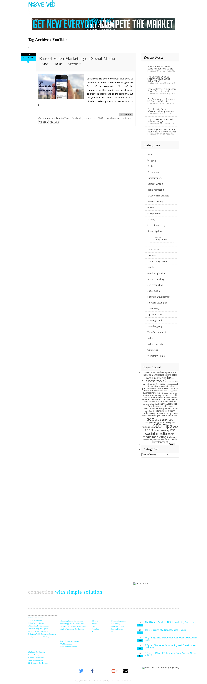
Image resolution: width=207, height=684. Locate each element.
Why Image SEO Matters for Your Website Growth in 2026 (161, 130)
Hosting (151, 219)
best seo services (161, 384)
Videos (42, 121)
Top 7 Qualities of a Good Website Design (160, 120)
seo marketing (165, 423)
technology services (152, 439)
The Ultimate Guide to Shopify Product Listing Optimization (158, 78)
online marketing (163, 413)
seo (150, 419)
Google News (154, 213)
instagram (90, 117)
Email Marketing (155, 201)
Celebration (153, 172)
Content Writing (155, 183)
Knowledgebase (155, 231)
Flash (93, 626)
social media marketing (159, 435)
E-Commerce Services (158, 195)
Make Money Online (157, 261)
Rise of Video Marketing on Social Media (77, 58)
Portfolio (68, 19)
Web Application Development (38, 626)
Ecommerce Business (158, 401)
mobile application (164, 408)
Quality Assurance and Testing (38, 637)
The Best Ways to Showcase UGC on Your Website (161, 100)
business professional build (152, 395)
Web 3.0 (94, 624)
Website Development (35, 618)
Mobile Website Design (36, 623)
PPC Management (66, 644)
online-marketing (155, 279)
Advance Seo (150, 372)
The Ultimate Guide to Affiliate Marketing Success (160, 110)
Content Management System (38, 629)
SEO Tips (162, 426)
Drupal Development (35, 660)
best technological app (163, 386)
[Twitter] (81, 671)
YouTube (54, 121)
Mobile (150, 267)
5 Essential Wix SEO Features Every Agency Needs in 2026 (171, 654)
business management (153, 393)
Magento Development (36, 657)
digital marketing (155, 189)
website (151, 338)
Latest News (153, 249)
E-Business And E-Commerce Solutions (42, 634)
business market (170, 393)
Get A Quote (158, 19)
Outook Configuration (160, 238)
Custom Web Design (35, 620)
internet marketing (156, 225)
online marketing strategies (160, 414)
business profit (170, 395)
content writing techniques (156, 397)
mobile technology (161, 411)
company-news (154, 177)
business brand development (160, 389)
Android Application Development (72, 624)
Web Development (164, 441)
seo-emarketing (155, 284)
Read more (126, 114)
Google (151, 207)
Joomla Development (35, 655)
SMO (100, 117)
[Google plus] (114, 671)
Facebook (77, 117)
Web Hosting (115, 624)
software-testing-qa (157, 302)
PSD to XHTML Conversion (38, 631)
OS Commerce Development (38, 663)
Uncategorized (154, 320)
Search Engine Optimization (70, 641)
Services (51, 19)
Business (151, 166)
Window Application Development (72, 629)
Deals (113, 632)
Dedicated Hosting (117, 626)
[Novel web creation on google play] (160, 667)
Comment (74, 63)
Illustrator (95, 632)
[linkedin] (103, 671)
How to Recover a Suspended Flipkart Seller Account (162, 89)
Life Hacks (152, 255)
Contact (140, 19)
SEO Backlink (161, 419)
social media (57, 117)
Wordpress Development (36, 652)
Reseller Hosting (117, 629)
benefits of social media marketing (161, 376)
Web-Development (156, 332)
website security (155, 344)
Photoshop (95, 629)
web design (166, 439)
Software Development (158, 296)
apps (149, 154)
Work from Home (156, 355)
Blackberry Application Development (73, 626)
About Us (36, 19)
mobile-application (156, 273)
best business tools (157, 379)
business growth (170, 391)
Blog (127, 19)
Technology (153, 308)
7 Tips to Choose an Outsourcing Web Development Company (170, 646)
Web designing (154, 326)
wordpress (152, 349)
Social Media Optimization (69, 647)
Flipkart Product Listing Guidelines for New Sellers (160, 67)
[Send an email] (125, 671)
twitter (125, 117)
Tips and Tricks (154, 314)
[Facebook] (92, 671)
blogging (151, 160)
